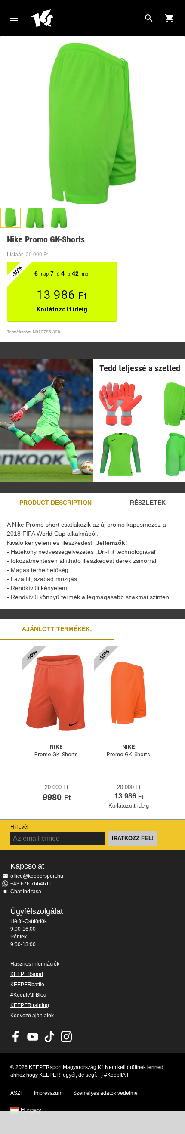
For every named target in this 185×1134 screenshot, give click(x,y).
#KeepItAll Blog (28, 995)
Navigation (13, 18)
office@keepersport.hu (36, 876)
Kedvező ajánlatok (32, 1016)
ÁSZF (16, 1093)
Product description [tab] (55, 502)
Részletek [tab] (148, 502)
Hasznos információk (34, 964)
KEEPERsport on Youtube (32, 1036)
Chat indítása (25, 892)
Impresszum (48, 1093)
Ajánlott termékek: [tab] (57, 628)
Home (85, 18)
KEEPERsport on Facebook (16, 1036)
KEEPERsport (26, 974)
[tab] (10, 218)
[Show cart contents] (169, 18)
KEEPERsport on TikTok (49, 1036)
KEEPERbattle (27, 985)
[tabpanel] (92, 561)
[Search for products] (148, 18)
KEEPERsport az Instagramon (66, 1036)
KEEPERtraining (29, 1005)
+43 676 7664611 (31, 884)
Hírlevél (19, 827)
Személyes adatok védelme (105, 1093)
